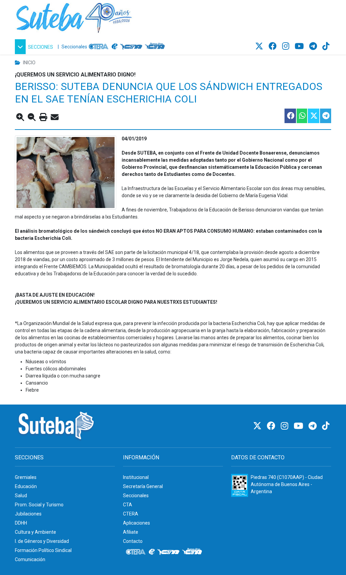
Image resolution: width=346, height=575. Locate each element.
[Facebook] (274, 46)
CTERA (130, 513)
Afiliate (130, 532)
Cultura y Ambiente (35, 532)
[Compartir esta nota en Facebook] (290, 116)
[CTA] (131, 47)
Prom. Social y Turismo (39, 504)
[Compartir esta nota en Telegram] (325, 116)
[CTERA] (99, 47)
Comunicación (30, 559)
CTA (127, 504)
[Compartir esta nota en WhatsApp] (301, 116)
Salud (21, 495)
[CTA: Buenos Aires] (156, 47)
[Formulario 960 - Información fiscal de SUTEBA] (239, 485)
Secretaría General (143, 486)
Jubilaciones (28, 513)
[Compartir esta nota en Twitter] (313, 116)
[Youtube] (300, 46)
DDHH (21, 523)
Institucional (136, 477)
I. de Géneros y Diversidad (42, 541)
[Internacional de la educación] (115, 47)
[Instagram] (286, 46)
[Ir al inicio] (74, 16)
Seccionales (74, 46)
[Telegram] (314, 46)
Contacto (133, 541)
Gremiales (25, 477)
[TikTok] (325, 46)
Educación (26, 486)
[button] (35, 46)
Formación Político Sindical (43, 550)
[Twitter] (260, 46)
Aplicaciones (136, 523)
